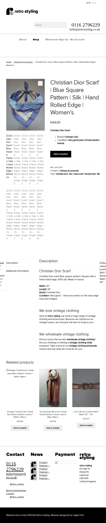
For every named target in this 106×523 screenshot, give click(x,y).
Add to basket (61, 154)
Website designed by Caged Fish (67, 515)
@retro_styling (17, 484)
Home (9, 62)
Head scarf (79, 174)
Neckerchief (90, 174)
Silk (98, 174)
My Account (77, 39)
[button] (40, 83)
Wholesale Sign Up (56, 39)
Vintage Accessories (23, 62)
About (23, 39)
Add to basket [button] (19, 428)
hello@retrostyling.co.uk (85, 29)
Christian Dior (62, 174)
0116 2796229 (85, 25)
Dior (71, 174)
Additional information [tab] (17, 271)
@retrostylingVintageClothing (16, 492)
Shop (36, 39)
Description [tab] (12, 263)
